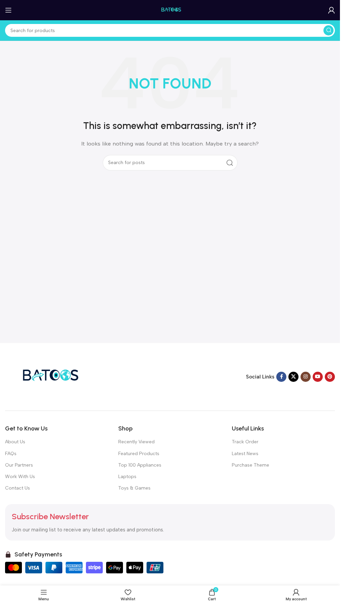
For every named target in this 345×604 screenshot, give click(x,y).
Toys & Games (134, 488)
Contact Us (17, 488)
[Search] (328, 30)
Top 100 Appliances (139, 465)
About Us (15, 442)
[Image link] (47, 376)
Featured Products (138, 453)
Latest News (245, 453)
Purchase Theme (250, 465)
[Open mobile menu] (8, 10)
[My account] (331, 10)
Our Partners (19, 465)
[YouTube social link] (318, 377)
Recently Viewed (136, 442)
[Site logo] (170, 10)
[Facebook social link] (281, 377)
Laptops (127, 476)
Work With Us (20, 476)
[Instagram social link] (306, 377)
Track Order (245, 442)
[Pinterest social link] (330, 377)
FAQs (11, 453)
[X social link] (293, 377)
